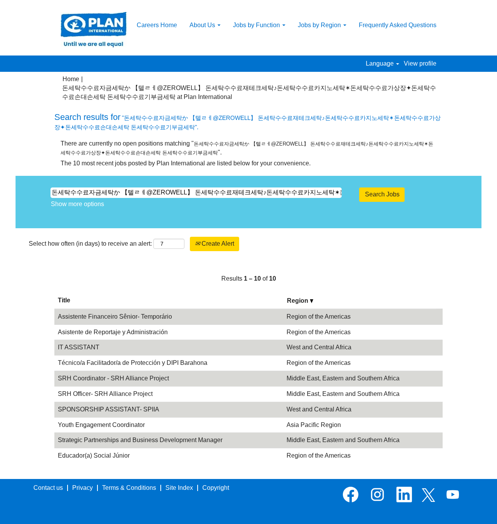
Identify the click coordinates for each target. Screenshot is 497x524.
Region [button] (298, 300)
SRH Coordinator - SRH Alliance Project (113, 378)
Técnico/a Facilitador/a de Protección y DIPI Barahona (132, 362)
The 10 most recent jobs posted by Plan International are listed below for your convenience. (186, 163)
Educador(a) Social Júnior (94, 455)
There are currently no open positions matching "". (247, 148)
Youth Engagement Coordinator (101, 425)
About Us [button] (203, 25)
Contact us (48, 487)
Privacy (82, 487)
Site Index (179, 487)
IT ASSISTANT (78, 347)
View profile (420, 63)
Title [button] (64, 300)
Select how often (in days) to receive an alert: (90, 243)
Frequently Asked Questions (397, 25)
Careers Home (157, 25)
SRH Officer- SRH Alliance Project (105, 393)
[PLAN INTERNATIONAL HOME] (93, 30)
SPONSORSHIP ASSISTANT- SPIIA (108, 409)
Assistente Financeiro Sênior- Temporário (115, 316)
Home (71, 79)
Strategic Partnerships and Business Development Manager (140, 440)
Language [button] (380, 63)
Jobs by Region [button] (320, 25)
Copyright (215, 487)
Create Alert (217, 243)
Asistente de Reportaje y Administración (113, 332)
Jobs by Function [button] (257, 25)
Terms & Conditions (129, 487)
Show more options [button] (77, 204)
